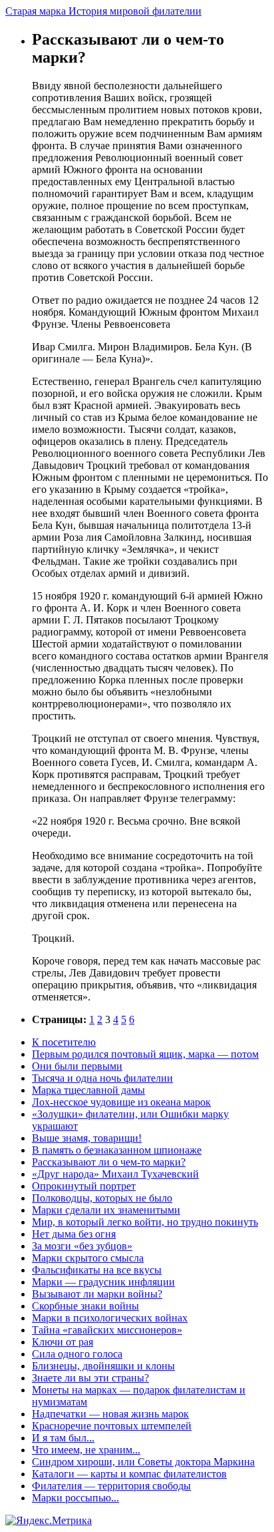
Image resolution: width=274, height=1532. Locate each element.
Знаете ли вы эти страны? (90, 1377)
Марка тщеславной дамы (88, 1090)
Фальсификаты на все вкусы (97, 1270)
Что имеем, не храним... (86, 1449)
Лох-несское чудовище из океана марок (121, 1102)
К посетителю (64, 1042)
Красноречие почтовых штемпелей (112, 1425)
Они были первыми (77, 1066)
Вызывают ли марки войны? (97, 1294)
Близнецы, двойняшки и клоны (103, 1365)
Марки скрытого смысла (88, 1258)
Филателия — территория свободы (111, 1485)
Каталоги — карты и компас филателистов (129, 1473)
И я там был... (63, 1437)
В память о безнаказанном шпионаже (117, 1150)
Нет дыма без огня (74, 1234)
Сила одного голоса (77, 1353)
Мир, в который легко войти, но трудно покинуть (145, 1222)
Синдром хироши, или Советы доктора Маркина (143, 1461)
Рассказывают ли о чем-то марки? (109, 1162)
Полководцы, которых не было (102, 1198)
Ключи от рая (62, 1341)
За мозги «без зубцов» (82, 1246)
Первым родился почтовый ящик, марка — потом (145, 1054)
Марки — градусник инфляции (103, 1282)
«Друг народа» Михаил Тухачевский (115, 1174)
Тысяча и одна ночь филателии (102, 1078)
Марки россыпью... (75, 1497)
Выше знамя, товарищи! (87, 1138)
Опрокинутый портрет (84, 1186)
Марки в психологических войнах (110, 1318)
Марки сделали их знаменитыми (106, 1210)
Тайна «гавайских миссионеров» (107, 1330)
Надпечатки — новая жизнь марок (110, 1413)
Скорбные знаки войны (85, 1306)
